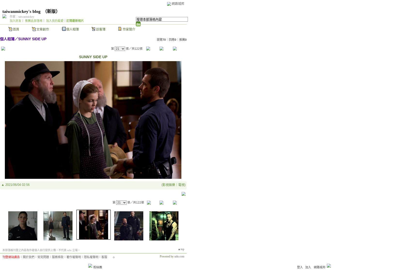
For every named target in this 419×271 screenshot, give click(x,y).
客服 (104, 257)
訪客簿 (100, 29)
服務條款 (58, 257)
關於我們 (28, 257)
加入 (308, 267)
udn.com (179, 256)
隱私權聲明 (91, 257)
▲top (181, 249)
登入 (300, 267)
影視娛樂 (168, 185)
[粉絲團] (90, 266)
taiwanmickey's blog (21, 11)
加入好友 (15, 21)
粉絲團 (97, 267)
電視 (181, 185)
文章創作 (42, 29)
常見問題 (43, 257)
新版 (51, 11)
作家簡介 (129, 29)
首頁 (16, 29)
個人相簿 (72, 29)
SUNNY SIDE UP (32, 39)
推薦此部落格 (33, 21)
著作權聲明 (73, 257)
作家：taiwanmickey (22, 16)
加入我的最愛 (55, 21)
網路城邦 (178, 3)
